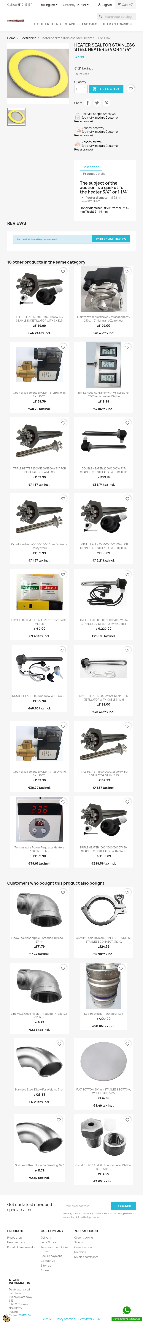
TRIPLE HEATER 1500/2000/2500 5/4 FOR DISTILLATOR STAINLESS (103, 773)
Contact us (48, 1260)
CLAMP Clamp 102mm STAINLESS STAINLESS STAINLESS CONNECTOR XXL (103, 939)
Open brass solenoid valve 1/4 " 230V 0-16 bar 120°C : (39, 773)
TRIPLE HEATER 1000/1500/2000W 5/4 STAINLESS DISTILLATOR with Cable (104, 621)
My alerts (80, 1252)
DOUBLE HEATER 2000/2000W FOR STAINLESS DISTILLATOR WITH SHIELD (103, 470)
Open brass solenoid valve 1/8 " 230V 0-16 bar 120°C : (39, 394)
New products (16, 1242)
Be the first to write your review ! (37, 239)
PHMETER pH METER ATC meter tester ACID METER (39, 621)
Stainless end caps (81, 24)
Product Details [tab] (94, 174)
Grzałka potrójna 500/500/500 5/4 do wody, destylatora (39, 546)
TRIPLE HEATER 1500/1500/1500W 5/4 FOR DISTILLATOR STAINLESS (39, 470)
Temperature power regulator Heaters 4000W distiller (39, 849)
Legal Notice (48, 1242)
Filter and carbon (116, 24)
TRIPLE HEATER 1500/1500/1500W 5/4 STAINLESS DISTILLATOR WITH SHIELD (39, 318)
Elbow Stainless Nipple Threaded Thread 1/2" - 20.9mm (39, 1015)
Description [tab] (91, 167)
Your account (86, 1231)
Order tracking (83, 1237)
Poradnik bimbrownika (21, 1247)
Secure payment (51, 1256)
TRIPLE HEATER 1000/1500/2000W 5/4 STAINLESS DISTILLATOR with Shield (104, 849)
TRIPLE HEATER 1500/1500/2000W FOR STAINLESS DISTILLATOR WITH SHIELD (103, 546)
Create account (84, 1247)
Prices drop (14, 1237)
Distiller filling (47, 24)
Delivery (46, 1237)
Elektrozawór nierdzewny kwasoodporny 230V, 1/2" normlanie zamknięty (103, 318)
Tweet (97, 103)
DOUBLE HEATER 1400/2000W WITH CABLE (39, 696)
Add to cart (106, 89)
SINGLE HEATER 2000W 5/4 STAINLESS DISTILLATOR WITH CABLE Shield (103, 697)
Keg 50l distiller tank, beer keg (103, 1013)
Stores (45, 1270)
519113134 (25, 5)
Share (87, 103)
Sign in (78, 1242)
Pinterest (106, 103)
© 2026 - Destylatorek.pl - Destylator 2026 (71, 1319)
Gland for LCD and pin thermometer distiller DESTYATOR (103, 1167)
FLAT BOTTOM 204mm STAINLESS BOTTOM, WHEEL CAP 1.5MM (103, 1091)
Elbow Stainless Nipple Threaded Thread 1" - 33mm (39, 939)
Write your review (111, 239)
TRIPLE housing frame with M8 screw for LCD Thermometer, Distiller (104, 394)
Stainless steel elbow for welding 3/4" (39, 1165)
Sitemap (46, 1265)
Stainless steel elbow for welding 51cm (39, 1089)
